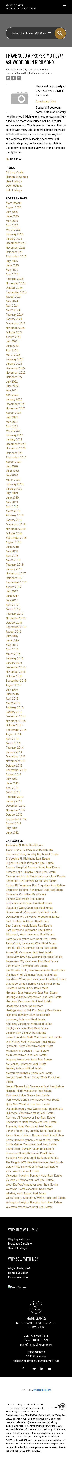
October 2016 (14, 622)
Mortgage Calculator (20, 1243)
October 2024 (14, 287)
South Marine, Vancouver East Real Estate (31, 1144)
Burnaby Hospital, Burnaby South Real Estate (33, 867)
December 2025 (16, 243)
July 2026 (12, 212)
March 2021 (13, 430)
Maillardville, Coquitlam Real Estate (27, 1050)
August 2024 (13, 296)
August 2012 (13, 823)
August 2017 (13, 587)
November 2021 (16, 408)
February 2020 (14, 484)
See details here (46, 101)
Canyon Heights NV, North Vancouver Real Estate (35, 876)
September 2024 (16, 292)
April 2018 (12, 555)
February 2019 (14, 515)
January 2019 (14, 520)
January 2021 (14, 439)
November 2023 (16, 328)
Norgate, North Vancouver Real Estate (29, 1090)
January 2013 (14, 801)
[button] (22, 1368)
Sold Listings (14, 190)
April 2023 (12, 350)
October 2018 (14, 533)
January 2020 (14, 488)
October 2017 (14, 578)
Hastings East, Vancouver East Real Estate (32, 992)
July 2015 (12, 689)
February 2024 (14, 314)
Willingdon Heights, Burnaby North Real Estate (34, 1202)
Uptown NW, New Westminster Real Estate (32, 1166)
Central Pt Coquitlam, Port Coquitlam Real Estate (35, 885)
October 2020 (14, 453)
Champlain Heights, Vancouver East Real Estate (34, 889)
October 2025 (14, 252)
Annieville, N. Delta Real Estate (24, 845)
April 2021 (12, 426)
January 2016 (14, 662)
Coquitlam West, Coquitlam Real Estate (29, 907)
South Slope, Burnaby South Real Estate (30, 1149)
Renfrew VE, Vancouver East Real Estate (30, 1117)
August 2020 (13, 462)
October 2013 (14, 765)
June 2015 (12, 694)
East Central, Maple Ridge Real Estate (29, 925)
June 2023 (12, 346)
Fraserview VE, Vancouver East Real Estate (32, 961)
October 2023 (14, 332)
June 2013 (12, 783)
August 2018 (13, 542)
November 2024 (16, 283)
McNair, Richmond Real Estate (24, 1068)
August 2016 (13, 631)
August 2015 (13, 685)
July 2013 (12, 778)
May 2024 (12, 301)
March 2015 (13, 703)
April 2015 (12, 698)
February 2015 (14, 707)
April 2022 (12, 395)
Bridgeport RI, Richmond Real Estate (28, 858)
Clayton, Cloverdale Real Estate (25, 899)
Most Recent (13, 203)
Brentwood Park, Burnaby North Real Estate (32, 854)
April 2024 (12, 305)
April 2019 (12, 506)
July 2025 (12, 261)
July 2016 (12, 636)
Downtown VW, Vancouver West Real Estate (32, 916)
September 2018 (16, 537)
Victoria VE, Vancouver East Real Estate (30, 1180)
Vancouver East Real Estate (22, 1171)
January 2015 (14, 712)
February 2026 (14, 234)
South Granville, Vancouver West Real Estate (33, 1140)
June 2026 (12, 216)
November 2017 (16, 573)
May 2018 (12, 551)
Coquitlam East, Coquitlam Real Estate (29, 903)
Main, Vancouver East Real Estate (26, 1055)
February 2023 (14, 359)
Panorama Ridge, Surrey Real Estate (28, 1095)
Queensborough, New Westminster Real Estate (34, 1108)
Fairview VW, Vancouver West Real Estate (31, 939)
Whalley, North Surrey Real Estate (26, 1193)
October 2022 (14, 377)
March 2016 (13, 654)
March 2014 (13, 743)
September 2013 (16, 770)
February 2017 (14, 613)
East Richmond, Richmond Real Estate (29, 930)
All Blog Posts (14, 172)
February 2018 (14, 564)
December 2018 (16, 524)
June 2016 (12, 640)
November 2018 (16, 529)
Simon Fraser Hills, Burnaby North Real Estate (33, 1131)
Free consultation (18, 1277)
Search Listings (17, 1248)
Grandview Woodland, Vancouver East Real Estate (36, 979)
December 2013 (16, 756)
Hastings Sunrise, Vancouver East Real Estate (34, 997)
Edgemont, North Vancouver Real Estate (30, 934)
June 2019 (12, 497)
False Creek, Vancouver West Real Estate (31, 943)
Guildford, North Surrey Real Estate (27, 988)
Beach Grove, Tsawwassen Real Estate (29, 849)
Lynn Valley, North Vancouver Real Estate (30, 1041)
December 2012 (16, 805)
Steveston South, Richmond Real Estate (30, 1153)
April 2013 (12, 788)
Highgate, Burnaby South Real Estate (28, 1015)
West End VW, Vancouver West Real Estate (32, 1184)
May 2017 (12, 600)
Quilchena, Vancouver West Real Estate (29, 1113)
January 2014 (14, 752)
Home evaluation (18, 1273)
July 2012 (12, 828)
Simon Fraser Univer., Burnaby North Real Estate (35, 1135)
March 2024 (13, 310)
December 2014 (16, 716)
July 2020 (12, 466)
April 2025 (12, 274)
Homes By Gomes (17, 176)
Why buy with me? (19, 1239)
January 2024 (14, 319)
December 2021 (16, 404)
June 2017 (12, 595)
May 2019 (12, 502)
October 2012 (14, 814)
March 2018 (13, 560)
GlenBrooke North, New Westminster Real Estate (35, 970)
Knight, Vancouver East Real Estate (27, 1028)
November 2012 (16, 810)
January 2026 (14, 238)
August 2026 (13, 207)
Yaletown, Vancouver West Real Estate (29, 1207)
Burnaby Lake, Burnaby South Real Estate (31, 872)
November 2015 (16, 671)
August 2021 (13, 412)
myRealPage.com (42, 1389)
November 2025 (16, 247)
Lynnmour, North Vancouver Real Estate (29, 1046)
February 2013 (14, 796)
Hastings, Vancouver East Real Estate (29, 1001)
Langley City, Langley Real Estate (26, 1032)
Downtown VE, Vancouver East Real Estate (31, 912)
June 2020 (12, 470)
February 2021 (14, 435)
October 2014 (14, 725)
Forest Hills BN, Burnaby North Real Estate (31, 948)
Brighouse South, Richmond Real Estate (30, 863)
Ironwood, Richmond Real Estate (25, 1019)
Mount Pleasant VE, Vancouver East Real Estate (35, 1086)
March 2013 (13, 792)
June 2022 (12, 386)
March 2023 (13, 354)
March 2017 (13, 609)
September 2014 (16, 729)
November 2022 (16, 372)
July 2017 (12, 591)
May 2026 (12, 220)
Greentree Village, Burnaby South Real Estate (33, 983)
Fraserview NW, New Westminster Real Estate (34, 956)
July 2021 (12, 417)
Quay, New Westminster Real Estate (28, 1104)
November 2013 (16, 761)
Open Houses (14, 185)
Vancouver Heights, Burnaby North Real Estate (34, 1175)
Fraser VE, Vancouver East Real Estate (29, 952)
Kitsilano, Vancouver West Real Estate (29, 1023)
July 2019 (12, 493)
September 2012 (16, 819)
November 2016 (16, 618)
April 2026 (12, 225)
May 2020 (12, 475)
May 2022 (12, 390)
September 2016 (16, 627)
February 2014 (14, 747)
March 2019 (13, 511)
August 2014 (13, 734)
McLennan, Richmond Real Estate (26, 1064)
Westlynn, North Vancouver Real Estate (29, 1189)
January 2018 (14, 569)
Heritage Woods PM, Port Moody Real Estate (33, 1010)
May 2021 (12, 421)
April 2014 (12, 738)
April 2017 (12, 604)
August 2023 (13, 337)
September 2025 (16, 256)
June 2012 (12, 832)
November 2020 (16, 448)
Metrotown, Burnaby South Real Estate (29, 1073)
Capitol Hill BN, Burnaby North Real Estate (31, 881)
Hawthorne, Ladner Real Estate (24, 1006)
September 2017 (16, 582)
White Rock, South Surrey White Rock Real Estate (36, 1198)
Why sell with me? (19, 1268)
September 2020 (16, 457)
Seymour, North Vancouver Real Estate (29, 1126)
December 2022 (16, 368)
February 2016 (14, 658)
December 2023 (16, 323)
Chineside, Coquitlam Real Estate (26, 894)
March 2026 (13, 229)
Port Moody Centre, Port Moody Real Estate (32, 1099)
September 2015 (16, 680)
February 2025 (14, 279)
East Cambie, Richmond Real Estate (27, 921)
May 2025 (12, 270)
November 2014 (16, 721)
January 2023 (14, 363)
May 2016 (12, 645)
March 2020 (13, 479)
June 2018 (12, 546)
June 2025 (12, 265)
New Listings (14, 181)
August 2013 (13, 774)
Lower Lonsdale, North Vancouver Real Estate (34, 1037)
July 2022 (12, 381)
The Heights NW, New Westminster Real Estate (34, 1162)
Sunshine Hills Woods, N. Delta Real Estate (32, 1157)
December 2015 (16, 667)
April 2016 (12, 649)
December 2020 (16, 444)
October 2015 (14, 676)
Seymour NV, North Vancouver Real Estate (31, 1122)
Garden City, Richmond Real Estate (34, 73)
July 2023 (12, 341)
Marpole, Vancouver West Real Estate (29, 1059)
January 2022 (14, 399)
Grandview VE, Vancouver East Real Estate (31, 974)
